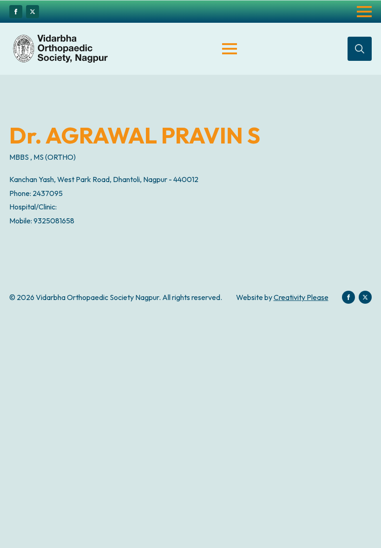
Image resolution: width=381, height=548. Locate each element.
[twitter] (32, 11)
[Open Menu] (364, 11)
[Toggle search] (360, 49)
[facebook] (15, 11)
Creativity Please (301, 297)
